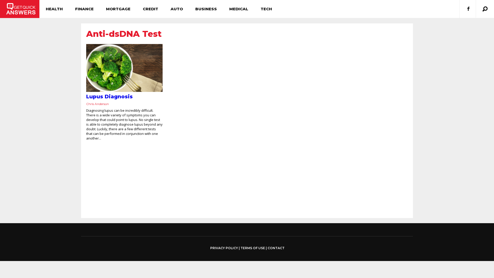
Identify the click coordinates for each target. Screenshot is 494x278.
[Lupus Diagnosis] (124, 68)
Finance (84, 8)
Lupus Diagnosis (109, 96)
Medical (238, 8)
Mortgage (118, 8)
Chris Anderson (97, 104)
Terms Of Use (253, 248)
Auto (177, 8)
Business (206, 8)
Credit (150, 8)
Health (54, 8)
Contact (276, 248)
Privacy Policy (224, 248)
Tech (266, 8)
